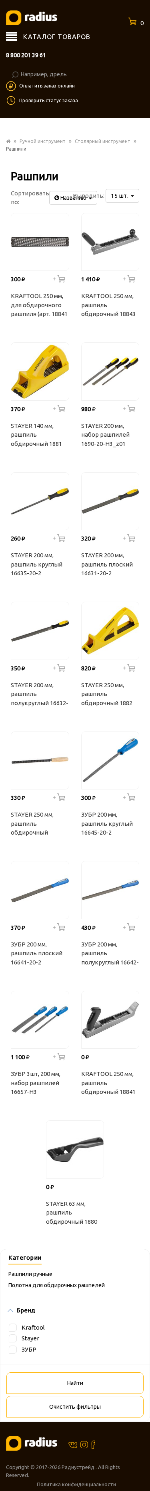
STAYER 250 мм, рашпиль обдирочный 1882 (106, 694)
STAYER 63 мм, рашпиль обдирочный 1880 (71, 1212)
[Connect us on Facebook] (93, 1444)
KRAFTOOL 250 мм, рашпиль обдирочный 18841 (108, 1082)
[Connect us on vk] (72, 1444)
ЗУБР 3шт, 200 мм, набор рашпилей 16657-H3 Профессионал (35, 1083)
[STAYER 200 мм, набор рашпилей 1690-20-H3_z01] (110, 371)
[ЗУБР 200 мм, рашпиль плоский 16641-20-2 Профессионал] (40, 890)
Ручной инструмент (43, 141)
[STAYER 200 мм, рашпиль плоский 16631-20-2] (110, 501)
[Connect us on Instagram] (84, 1444)
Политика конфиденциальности (76, 1484)
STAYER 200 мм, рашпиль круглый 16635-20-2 (36, 564)
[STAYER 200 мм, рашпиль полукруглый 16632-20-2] (40, 631)
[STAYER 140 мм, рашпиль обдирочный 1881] (40, 371)
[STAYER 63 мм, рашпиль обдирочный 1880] (75, 1149)
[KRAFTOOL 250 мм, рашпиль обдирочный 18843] (110, 242)
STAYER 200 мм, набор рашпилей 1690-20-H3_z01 (105, 434)
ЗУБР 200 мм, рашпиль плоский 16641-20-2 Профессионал (36, 954)
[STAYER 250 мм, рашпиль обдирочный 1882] (110, 631)
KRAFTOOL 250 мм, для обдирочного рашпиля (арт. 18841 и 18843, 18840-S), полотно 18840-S (39, 306)
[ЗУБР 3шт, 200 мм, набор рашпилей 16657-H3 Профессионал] (40, 1020)
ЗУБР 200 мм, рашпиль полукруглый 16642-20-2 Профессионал (110, 954)
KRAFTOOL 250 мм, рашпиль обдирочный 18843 (108, 304)
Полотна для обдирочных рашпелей (56, 1285)
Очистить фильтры (75, 1407)
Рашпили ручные (30, 1274)
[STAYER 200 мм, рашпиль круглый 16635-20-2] (40, 501)
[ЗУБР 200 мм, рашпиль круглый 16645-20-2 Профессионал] (110, 760)
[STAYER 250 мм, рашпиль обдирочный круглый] (40, 760)
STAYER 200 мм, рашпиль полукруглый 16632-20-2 (39, 695)
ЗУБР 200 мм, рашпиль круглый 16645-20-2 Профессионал (107, 824)
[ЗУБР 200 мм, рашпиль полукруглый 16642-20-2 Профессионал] (110, 890)
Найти (75, 1383)
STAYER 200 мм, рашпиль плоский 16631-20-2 (107, 564)
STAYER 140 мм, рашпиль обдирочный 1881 (36, 434)
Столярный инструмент (102, 141)
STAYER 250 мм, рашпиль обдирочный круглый (32, 824)
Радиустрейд (79, 1467)
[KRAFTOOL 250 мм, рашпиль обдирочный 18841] (110, 1020)
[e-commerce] (31, 17)
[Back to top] (141, 1468)
